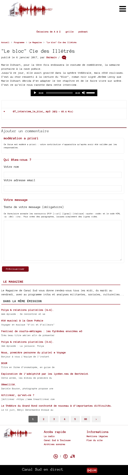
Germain (51, 57)
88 (85, 419)
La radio (49, 436)
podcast (83, 31)
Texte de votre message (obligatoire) (34, 207)
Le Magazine (13, 282)
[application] (64, 93)
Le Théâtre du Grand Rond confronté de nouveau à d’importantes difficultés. (56, 405)
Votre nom (11, 166)
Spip (64, 450)
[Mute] (83, 92)
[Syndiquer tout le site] (55, 456)
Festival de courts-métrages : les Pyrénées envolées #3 (41, 331)
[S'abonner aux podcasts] (65, 456)
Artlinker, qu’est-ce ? (17, 395)
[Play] (34, 92)
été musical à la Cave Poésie (22, 320)
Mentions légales (97, 436)
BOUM (4, 363)
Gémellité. (8, 384)
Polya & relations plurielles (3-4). (27, 341)
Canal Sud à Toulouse (57, 440)
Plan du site (95, 440)
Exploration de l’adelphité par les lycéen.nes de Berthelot (44, 373)
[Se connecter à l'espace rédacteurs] (72, 456)
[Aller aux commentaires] (64, 57)
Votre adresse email (20, 180)
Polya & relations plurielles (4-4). (27, 309)
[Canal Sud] (30, 15)
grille (70, 31)
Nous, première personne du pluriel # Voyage (33, 352)
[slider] (91, 92)
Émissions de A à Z (49, 31)
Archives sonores (54, 444)
